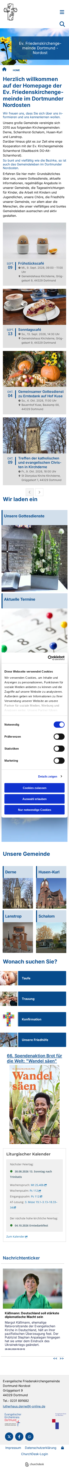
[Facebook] (19, 1436)
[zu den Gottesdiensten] (34, 558)
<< (55, 1358)
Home (16, 70)
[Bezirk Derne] (18, 893)
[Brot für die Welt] (34, 1104)
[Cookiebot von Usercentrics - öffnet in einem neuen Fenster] (49, 657)
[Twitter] (9, 1436)
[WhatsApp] (29, 1436)
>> (62, 1358)
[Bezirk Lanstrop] (18, 937)
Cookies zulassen (34, 788)
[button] (57, 12)
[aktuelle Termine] (34, 641)
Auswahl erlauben (34, 798)
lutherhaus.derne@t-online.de (24, 1406)
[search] (62, 24)
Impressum (13, 1448)
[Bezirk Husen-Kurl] (51, 893)
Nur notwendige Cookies (34, 809)
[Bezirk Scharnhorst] (51, 937)
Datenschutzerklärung (40, 1448)
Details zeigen (47, 776)
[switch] (59, 737)
